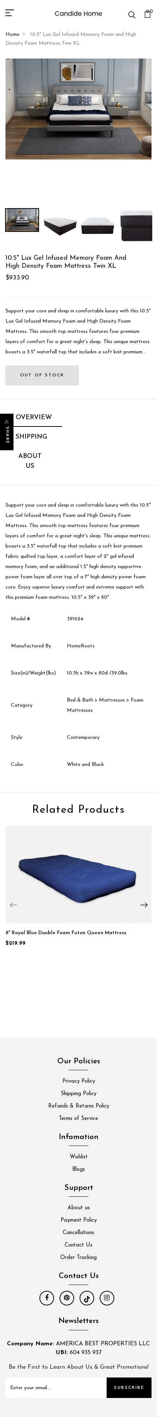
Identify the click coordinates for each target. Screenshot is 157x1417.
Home (12, 34)
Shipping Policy (78, 1094)
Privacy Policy (78, 1081)
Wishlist (79, 1157)
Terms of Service (78, 1118)
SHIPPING (31, 437)
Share (7, 435)
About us (79, 1208)
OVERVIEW (34, 417)
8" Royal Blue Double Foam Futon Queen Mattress (65, 933)
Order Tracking (78, 1257)
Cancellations (78, 1233)
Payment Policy (79, 1220)
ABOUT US (30, 461)
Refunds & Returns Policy (78, 1106)
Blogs (78, 1169)
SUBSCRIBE (129, 1388)
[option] (78, 109)
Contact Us (78, 1245)
